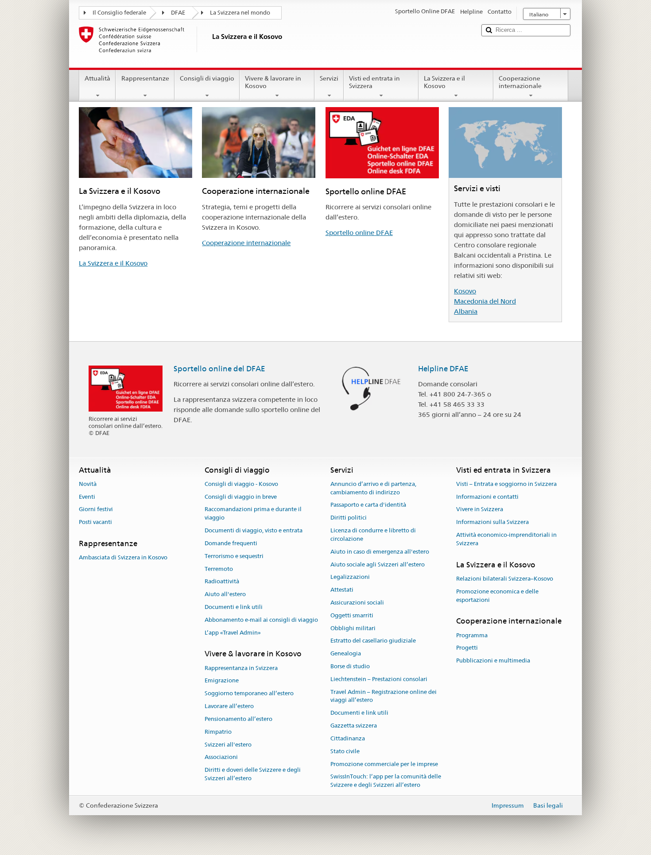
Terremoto (219, 569)
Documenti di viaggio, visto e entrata (253, 530)
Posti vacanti (95, 522)
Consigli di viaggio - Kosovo (241, 484)
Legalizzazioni (350, 577)
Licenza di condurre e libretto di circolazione (373, 534)
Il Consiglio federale (119, 12)
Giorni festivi (96, 509)
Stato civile (345, 751)
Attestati (341, 589)
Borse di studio (350, 666)
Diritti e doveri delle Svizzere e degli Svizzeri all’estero (253, 774)
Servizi (329, 78)
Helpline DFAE (443, 368)
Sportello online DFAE (359, 232)
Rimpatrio (218, 731)
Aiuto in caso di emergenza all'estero (379, 551)
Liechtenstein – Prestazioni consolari (378, 679)
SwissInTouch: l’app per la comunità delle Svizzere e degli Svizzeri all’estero (385, 781)
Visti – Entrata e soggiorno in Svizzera (506, 484)
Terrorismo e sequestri (234, 556)
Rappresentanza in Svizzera (241, 668)
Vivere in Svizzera (479, 509)
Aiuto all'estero (225, 594)
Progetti (467, 648)
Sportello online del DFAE (219, 368)
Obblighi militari (353, 628)
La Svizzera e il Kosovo (444, 82)
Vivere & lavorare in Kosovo (273, 82)
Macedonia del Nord (485, 301)
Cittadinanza (347, 738)
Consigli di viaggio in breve (241, 496)
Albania (465, 311)
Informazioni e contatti (487, 496)
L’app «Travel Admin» (233, 632)
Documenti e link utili (234, 607)
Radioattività (222, 581)
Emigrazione (222, 681)
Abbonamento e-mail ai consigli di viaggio (261, 619)
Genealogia (345, 653)
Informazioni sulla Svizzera (492, 522)
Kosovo (465, 291)
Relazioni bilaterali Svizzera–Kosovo (504, 578)
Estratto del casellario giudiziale (373, 641)
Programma (472, 635)
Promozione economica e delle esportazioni (497, 595)
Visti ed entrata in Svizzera (374, 82)
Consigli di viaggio (207, 78)
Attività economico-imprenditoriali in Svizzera (506, 539)
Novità (88, 484)
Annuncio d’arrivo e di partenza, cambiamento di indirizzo (373, 488)
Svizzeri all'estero (228, 744)
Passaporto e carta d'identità (368, 505)
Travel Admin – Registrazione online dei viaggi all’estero (383, 696)
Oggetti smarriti (351, 615)
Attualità (97, 78)
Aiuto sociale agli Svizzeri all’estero (377, 564)
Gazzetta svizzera (353, 725)
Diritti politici (348, 518)
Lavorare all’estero (229, 706)
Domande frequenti (231, 543)
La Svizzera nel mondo (240, 12)
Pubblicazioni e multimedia (493, 661)
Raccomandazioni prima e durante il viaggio (253, 513)
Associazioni (221, 757)
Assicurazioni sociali (357, 602)
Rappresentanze (145, 78)
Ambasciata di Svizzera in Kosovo (123, 558)
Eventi (87, 496)
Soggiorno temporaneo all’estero (249, 693)
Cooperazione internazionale (520, 82)
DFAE (178, 12)
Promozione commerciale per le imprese (384, 764)
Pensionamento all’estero (238, 719)
